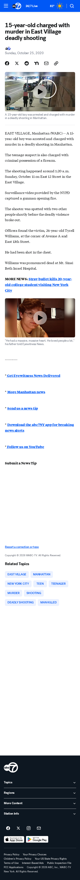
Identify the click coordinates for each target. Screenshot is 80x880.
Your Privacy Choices (35, 854)
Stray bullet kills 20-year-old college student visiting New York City (38, 284)
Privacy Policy (11, 854)
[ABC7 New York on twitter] (18, 828)
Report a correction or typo (22, 547)
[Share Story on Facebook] (7, 63)
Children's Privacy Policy (17, 858)
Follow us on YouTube (25, 446)
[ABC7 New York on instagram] (28, 828)
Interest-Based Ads (33, 863)
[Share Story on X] (16, 63)
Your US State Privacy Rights (51, 858)
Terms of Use (11, 863)
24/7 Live (32, 6)
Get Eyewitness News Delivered (33, 375)
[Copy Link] (56, 63)
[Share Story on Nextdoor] (36, 63)
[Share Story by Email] (46, 63)
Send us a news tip (22, 408)
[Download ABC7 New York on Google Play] (37, 839)
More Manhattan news (26, 391)
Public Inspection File (59, 863)
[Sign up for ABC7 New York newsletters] (39, 828)
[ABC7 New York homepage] (16, 6)
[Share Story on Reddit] (26, 63)
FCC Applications (13, 867)
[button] (5, 5)
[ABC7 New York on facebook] (8, 828)
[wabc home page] (11, 767)
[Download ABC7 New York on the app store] (14, 839)
